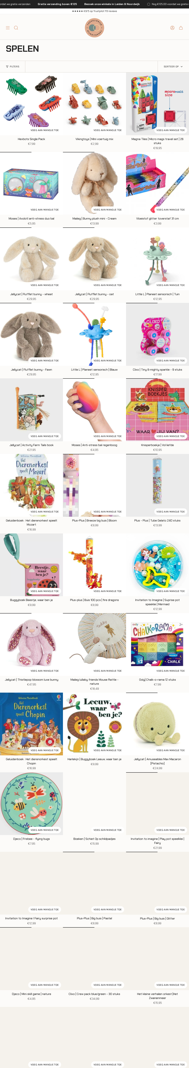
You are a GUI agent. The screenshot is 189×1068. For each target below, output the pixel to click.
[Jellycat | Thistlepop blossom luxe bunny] (31, 644)
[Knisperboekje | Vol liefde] (157, 409)
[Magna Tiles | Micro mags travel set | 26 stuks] (157, 104)
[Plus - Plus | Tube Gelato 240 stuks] (157, 485)
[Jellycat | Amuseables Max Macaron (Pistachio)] (157, 724)
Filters (14, 66)
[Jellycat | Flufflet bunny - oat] (94, 258)
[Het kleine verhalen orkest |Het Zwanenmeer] (157, 958)
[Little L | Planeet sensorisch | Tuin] (157, 258)
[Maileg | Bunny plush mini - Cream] (94, 183)
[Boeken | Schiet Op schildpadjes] (94, 803)
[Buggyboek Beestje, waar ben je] (31, 564)
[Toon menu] (7, 28)
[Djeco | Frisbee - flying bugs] (31, 803)
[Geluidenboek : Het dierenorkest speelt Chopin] (31, 724)
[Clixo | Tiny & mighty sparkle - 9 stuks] (157, 334)
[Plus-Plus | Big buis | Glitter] (157, 883)
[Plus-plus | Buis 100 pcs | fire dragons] (94, 564)
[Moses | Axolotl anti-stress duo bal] (31, 183)
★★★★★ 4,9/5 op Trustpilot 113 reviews (94, 11)
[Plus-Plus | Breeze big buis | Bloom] (94, 485)
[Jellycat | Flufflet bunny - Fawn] (31, 334)
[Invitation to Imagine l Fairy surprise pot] (31, 883)
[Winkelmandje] (181, 28)
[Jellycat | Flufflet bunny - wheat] (31, 258)
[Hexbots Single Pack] (31, 104)
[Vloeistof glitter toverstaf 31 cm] (157, 183)
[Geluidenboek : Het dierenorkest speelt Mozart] (31, 485)
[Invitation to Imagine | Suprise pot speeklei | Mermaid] (157, 564)
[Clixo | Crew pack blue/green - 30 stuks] (94, 958)
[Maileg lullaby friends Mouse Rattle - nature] (94, 644)
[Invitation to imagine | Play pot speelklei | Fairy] (157, 803)
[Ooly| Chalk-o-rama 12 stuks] (157, 644)
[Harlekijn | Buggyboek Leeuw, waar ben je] (94, 724)
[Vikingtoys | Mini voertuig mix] (94, 104)
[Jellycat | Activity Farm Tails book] (31, 409)
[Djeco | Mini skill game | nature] (31, 958)
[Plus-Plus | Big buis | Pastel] (94, 883)
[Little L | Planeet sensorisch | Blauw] (94, 334)
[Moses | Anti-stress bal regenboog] (94, 409)
